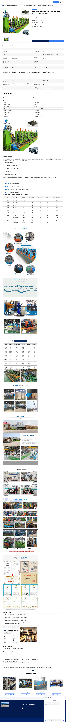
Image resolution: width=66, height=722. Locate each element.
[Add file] (45, 720)
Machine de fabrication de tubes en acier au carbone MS (41, 667)
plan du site (14, 718)
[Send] (63, 720)
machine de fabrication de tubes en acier (16, 5)
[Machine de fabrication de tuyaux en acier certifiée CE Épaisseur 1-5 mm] (40, 683)
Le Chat (55, 2)
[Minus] (63, 697)
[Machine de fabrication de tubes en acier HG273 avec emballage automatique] (25, 683)
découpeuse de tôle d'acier (24, 667)
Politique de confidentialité (7, 718)
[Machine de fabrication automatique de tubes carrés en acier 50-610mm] (9, 683)
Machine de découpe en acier (13, 667)
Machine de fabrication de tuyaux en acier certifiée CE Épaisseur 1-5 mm (40, 692)
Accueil (4, 5)
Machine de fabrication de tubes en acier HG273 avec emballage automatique (24, 692)
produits (7, 5)
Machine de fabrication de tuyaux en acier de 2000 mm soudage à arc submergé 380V (55, 692)
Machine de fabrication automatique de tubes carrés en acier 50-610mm (9, 692)
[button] (4, 685)
